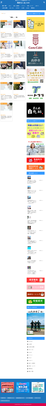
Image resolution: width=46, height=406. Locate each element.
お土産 (23, 7)
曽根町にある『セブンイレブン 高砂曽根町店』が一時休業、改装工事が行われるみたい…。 (32, 242)
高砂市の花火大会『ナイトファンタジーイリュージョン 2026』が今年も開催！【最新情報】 (32, 232)
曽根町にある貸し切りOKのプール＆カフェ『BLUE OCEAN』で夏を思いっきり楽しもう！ (32, 252)
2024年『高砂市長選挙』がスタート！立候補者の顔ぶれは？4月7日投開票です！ (6, 56)
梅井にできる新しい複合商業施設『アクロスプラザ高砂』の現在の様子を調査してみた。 (32, 212)
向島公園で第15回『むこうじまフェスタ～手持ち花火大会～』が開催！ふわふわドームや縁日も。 (32, 272)
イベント (23, 5)
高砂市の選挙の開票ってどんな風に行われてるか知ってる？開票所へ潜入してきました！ (6, 76)
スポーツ (37, 5)
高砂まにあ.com (23, 3)
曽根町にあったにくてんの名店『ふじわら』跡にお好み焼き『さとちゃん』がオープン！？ (32, 192)
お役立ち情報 (4, 7)
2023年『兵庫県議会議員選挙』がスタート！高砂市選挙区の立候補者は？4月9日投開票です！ (19, 76)
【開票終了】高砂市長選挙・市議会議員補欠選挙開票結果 (19, 96)
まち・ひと (12, 7)
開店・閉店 (4, 5)
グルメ (10, 5)
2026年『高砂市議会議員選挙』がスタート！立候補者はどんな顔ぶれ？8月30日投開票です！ (6, 35)
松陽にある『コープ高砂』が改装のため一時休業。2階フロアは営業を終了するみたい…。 (32, 182)
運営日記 (32, 7)
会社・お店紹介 (16, 5)
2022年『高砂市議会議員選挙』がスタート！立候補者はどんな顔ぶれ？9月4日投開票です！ (6, 97)
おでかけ (17, 7)
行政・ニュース (30, 5)
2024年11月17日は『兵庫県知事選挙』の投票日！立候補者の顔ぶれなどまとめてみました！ (19, 35)
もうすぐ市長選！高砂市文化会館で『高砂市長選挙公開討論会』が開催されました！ (19, 56)
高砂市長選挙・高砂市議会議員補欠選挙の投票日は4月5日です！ (6, 117)
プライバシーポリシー (5, 400)
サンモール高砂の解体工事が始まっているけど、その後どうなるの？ (32, 261)
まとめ (27, 7)
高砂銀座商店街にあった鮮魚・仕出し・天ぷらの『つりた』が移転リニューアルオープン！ (32, 202)
